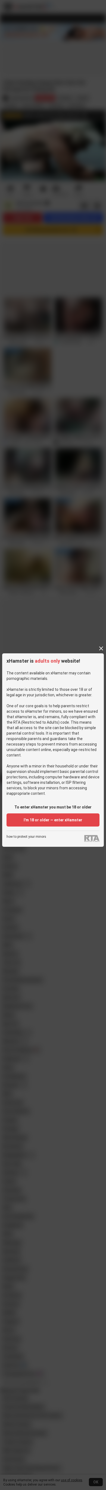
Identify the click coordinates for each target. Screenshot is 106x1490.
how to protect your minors (26, 837)
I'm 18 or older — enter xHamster (53, 820)
